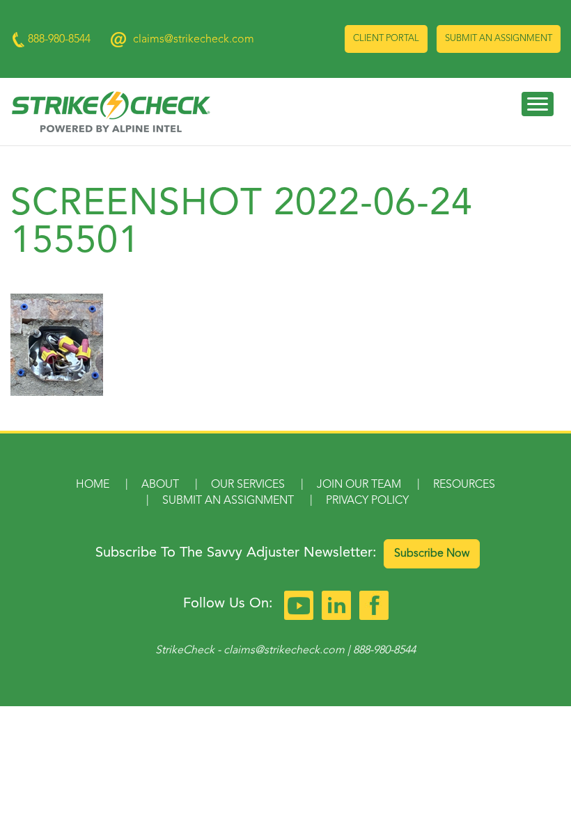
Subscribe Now (431, 553)
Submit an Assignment (498, 38)
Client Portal (386, 38)
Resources (464, 485)
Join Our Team (359, 485)
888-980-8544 (384, 650)
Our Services (248, 485)
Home (92, 485)
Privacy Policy (367, 501)
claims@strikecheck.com (193, 39)
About (160, 485)
